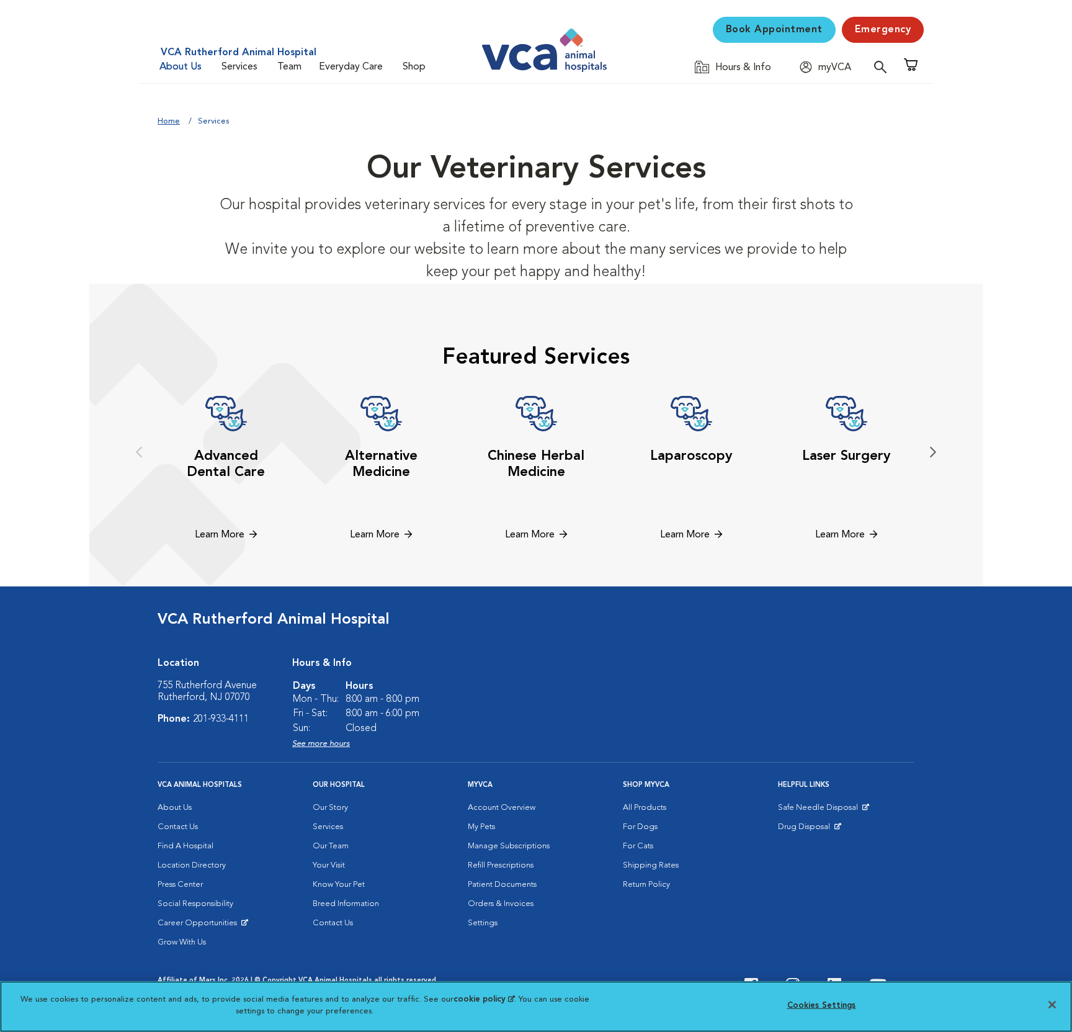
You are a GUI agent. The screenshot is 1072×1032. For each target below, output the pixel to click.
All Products (644, 808)
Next (933, 452)
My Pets (481, 827)
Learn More (219, 535)
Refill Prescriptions (501, 865)
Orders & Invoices (501, 904)
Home (169, 121)
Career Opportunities (199, 926)
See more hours (321, 744)
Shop (414, 67)
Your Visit (329, 865)
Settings (483, 923)
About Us (180, 67)
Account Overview (501, 808)
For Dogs (640, 827)
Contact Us (178, 827)
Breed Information (346, 904)
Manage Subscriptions (509, 846)
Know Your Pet (339, 885)
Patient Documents (502, 885)
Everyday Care (351, 67)
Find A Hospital (185, 846)
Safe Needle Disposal (820, 810)
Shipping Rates (651, 865)
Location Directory (192, 865)
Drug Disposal (809, 830)
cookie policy (483, 999)
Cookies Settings (821, 1006)
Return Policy (646, 885)
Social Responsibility (195, 904)
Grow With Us (182, 942)
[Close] (1052, 1004)
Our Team (331, 846)
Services (239, 67)
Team (289, 67)
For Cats (638, 846)
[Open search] (883, 66)
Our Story (330, 808)
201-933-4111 (221, 719)
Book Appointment (774, 30)
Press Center (180, 885)
